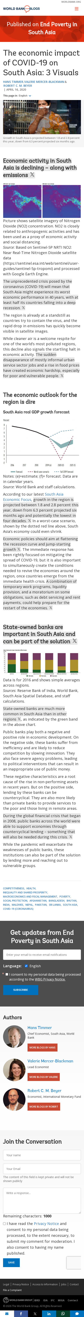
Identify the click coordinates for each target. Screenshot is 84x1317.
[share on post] (35, 1313)
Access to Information (45, 1284)
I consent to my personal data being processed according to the (45, 977)
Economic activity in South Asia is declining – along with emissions (40, 168)
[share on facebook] (21, 1313)
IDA (45, 1300)
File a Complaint (12, 1290)
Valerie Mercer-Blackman (44, 81)
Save (11, 1262)
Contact (74, 1284)
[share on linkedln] (49, 1313)
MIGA (61, 1300)
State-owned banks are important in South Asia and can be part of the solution (39, 635)
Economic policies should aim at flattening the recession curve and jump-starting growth (40, 544)
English (23, 95)
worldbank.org (71, 2)
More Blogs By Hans (42, 1047)
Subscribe (20, 990)
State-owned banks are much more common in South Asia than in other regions (35, 714)
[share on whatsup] (63, 1313)
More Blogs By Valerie (44, 1077)
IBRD (37, 1300)
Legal (6, 1284)
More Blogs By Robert (44, 1106)
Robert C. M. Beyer (17, 85)
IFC (53, 1300)
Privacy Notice (46, 1223)
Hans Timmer (13, 81)
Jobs (63, 1284)
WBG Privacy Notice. (50, 979)
